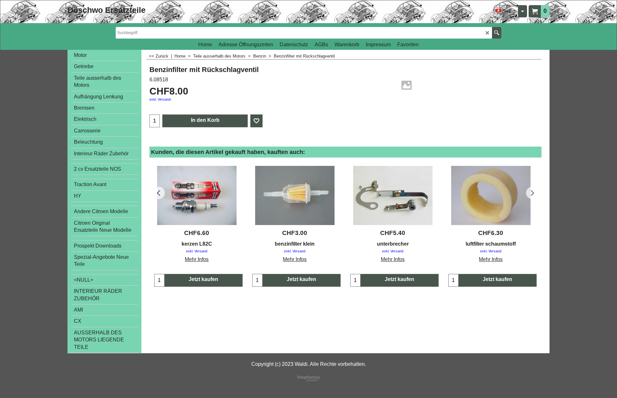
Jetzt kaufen (203, 279)
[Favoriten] (256, 121)
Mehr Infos (197, 259)
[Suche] (496, 33)
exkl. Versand (160, 99)
